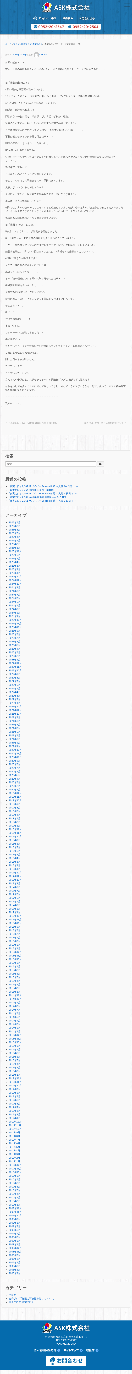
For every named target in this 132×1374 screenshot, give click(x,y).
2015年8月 (14, 966)
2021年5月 (14, 731)
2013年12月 (15, 1035)
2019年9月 (14, 804)
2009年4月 (14, 1233)
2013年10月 (15, 1042)
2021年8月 (14, 721)
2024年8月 (14, 591)
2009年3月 (14, 1237)
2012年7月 (14, 1096)
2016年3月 (14, 941)
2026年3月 (14, 540)
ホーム (8, 44)
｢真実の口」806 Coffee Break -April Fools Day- (33, 422)
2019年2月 (14, 822)
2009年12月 (15, 1208)
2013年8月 (14, 1049)
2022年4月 (14, 692)
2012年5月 (14, 1103)
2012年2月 (14, 1114)
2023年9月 (14, 630)
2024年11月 (15, 580)
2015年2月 (14, 988)
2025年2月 (14, 569)
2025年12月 (15, 551)
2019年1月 (14, 825)
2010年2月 (14, 1201)
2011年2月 (14, 1157)
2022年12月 (15, 663)
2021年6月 (14, 728)
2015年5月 (14, 977)
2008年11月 (15, 1251)
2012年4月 (14, 1107)
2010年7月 (14, 1183)
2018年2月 (14, 865)
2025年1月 (14, 573)
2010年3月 (14, 1197)
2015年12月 (15, 952)
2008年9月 (14, 1255)
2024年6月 (14, 598)
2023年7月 (14, 638)
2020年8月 (14, 764)
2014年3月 (14, 1024)
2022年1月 (14, 703)
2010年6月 (14, 1186)
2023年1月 (14, 659)
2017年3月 (14, 905)
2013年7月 (14, 1053)
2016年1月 (14, 948)
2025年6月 (14, 555)
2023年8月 (14, 634)
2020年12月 (15, 749)
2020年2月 (14, 786)
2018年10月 (15, 836)
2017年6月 (14, 894)
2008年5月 (14, 1269)
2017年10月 (15, 879)
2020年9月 (14, 760)
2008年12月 (15, 1248)
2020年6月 (14, 771)
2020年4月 (14, 778)
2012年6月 (14, 1100)
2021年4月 (14, 735)
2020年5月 (14, 775)
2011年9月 (14, 1132)
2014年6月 (14, 1013)
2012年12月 (15, 1078)
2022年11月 (15, 666)
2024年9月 (14, 587)
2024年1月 (14, 616)
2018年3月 (14, 861)
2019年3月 (14, 818)
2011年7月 (14, 1139)
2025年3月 (14, 565)
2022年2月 (14, 699)
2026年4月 (14, 536)
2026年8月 (14, 522)
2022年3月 (14, 695)
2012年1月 (14, 1118)
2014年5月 (14, 1017)
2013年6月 (14, 1056)
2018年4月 (14, 858)
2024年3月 (14, 609)
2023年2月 (14, 656)
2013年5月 (14, 1060)
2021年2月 (14, 742)
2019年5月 (14, 811)
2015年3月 (14, 984)
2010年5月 (14, 1190)
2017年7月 (14, 890)
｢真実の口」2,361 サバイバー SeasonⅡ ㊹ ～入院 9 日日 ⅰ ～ (43, 500)
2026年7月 (14, 526)
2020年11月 (15, 753)
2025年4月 (14, 562)
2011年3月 (14, 1154)
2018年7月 (14, 847)
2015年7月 (14, 970)
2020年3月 (14, 782)
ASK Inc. (43, 54)
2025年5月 (14, 558)
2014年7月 (14, 1009)
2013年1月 (14, 1074)
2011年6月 (14, 1143)
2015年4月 (14, 980)
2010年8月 (14, 1179)
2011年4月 (14, 1150)
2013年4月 (14, 1064)
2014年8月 (14, 1006)
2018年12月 (15, 829)
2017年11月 (15, 876)
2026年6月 (14, 529)
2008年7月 (14, 1262)
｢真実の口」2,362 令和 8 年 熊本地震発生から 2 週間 (37, 497)
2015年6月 (14, 973)
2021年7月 (14, 724)
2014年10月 (15, 999)
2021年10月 (15, 713)
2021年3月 (14, 739)
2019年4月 (14, 814)
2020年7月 (14, 768)
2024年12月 (15, 576)
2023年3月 (14, 652)
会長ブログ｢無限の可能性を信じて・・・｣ (31, 1298)
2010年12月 (15, 1165)
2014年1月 (14, 1031)
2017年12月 (15, 872)
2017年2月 (14, 908)
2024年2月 (14, 612)
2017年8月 (14, 887)
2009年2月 (14, 1240)
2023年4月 (14, 648)
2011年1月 (14, 1161)
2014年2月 (14, 1027)
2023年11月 (15, 623)
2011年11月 (15, 1125)
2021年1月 (14, 746)
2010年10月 (15, 1172)
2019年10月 (15, 800)
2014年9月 (14, 1002)
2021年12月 (15, 706)
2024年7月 (14, 594)
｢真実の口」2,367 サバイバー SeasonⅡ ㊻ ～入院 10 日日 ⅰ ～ (43, 486)
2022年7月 (14, 681)
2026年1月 (14, 547)
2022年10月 (15, 670)
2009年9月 (14, 1219)
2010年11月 (15, 1168)
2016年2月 (14, 944)
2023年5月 (14, 645)
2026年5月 (14, 533)
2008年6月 (14, 1266)
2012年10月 (15, 1085)
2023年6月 (14, 641)
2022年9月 (14, 674)
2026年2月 (14, 544)
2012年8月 (14, 1092)
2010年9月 (14, 1175)
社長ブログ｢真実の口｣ (31, 44)
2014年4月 (14, 1020)
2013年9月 (14, 1045)
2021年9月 (14, 717)
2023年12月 (15, 619)
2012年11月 (15, 1082)
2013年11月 (15, 1038)
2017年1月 (14, 912)
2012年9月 (14, 1089)
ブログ (16, 44)
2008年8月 (14, 1258)
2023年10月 (15, 627)
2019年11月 (15, 796)
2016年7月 (14, 934)
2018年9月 (14, 840)
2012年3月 (14, 1110)
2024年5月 (14, 601)
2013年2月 (14, 1071)
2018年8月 (14, 843)
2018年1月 (14, 869)
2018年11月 (15, 832)
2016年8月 (14, 930)
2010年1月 (14, 1204)
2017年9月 (14, 883)
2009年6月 (14, 1230)
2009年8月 (14, 1222)
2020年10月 (15, 757)
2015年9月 (14, 962)
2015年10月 (15, 959)
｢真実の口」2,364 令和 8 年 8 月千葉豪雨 (31, 490)
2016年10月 (15, 923)
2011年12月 (15, 1121)
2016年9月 (14, 926)
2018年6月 (14, 851)
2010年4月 (14, 1193)
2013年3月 (14, 1067)
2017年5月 (14, 897)
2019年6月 (14, 807)
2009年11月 (15, 1212)
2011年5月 (14, 1147)
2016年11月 (15, 919)
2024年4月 (14, 605)
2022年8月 (14, 677)
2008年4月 (14, 1273)
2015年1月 (14, 991)
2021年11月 (15, 710)
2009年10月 (15, 1215)
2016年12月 (15, 916)
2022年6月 (14, 684)
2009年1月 (14, 1244)
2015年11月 (15, 955)
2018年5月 (14, 854)
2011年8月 (14, 1136)
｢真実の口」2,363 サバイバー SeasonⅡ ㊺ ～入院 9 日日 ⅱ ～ (43, 493)
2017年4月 (14, 901)
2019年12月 (15, 793)
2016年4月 (14, 937)
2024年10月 (15, 583)
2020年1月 (14, 789)
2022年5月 (14, 688)
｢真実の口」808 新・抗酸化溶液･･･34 (103, 422)
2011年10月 (15, 1128)
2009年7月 (14, 1226)
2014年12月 (15, 995)
